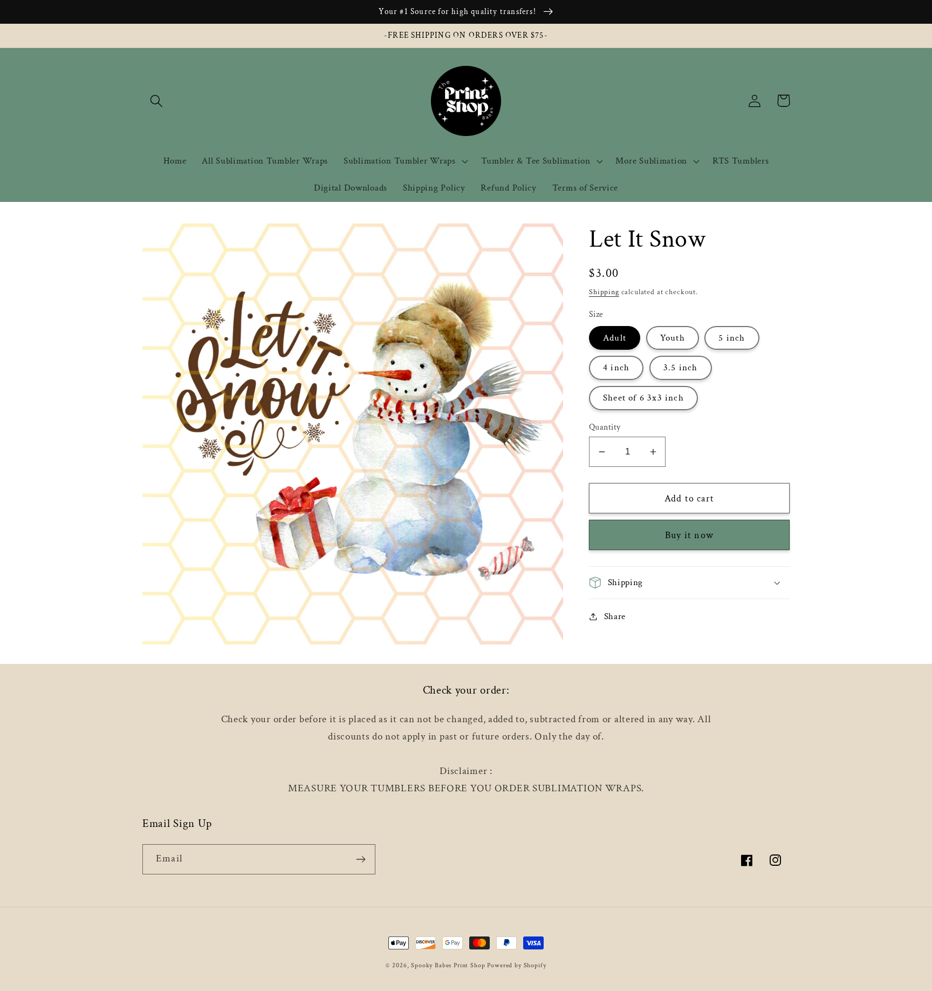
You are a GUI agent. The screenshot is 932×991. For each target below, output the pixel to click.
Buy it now (689, 535)
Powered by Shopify (516, 965)
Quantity (605, 427)
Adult (614, 337)
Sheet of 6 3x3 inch (643, 397)
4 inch (616, 368)
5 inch (731, 337)
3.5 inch (680, 368)
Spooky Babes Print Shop (448, 965)
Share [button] (615, 616)
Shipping (604, 292)
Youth (672, 337)
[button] (156, 100)
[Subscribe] (360, 859)
